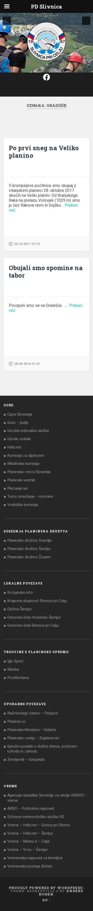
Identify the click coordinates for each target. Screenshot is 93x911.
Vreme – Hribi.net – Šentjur (30, 833)
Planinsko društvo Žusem (29, 557)
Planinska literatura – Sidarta (31, 729)
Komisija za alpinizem (25, 455)
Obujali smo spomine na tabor (46, 271)
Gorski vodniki (19, 439)
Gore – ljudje (17, 422)
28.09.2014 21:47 (27, 364)
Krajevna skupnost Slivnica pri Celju (37, 600)
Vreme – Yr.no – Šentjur (27, 849)
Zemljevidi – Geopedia (26, 759)
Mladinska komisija (23, 463)
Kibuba (13, 669)
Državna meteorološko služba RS (35, 816)
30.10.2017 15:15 (27, 244)
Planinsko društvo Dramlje (29, 540)
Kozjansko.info (20, 592)
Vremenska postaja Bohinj (29, 866)
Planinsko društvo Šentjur (29, 548)
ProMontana (18, 677)
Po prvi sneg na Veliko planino (44, 152)
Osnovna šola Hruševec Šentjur (34, 617)
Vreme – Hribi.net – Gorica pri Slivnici (38, 825)
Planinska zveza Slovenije (29, 471)
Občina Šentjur (19, 609)
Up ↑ (46, 900)
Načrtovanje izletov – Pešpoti (32, 713)
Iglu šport (15, 661)
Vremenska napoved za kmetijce (35, 858)
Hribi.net (14, 447)
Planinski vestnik (21, 480)
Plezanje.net (17, 488)
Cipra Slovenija (19, 414)
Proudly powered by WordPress (45, 888)
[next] (86, 21)
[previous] (7, 21)
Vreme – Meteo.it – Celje (28, 841)
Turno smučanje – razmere (30, 496)
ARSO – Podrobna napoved (30, 808)
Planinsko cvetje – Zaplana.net (33, 738)
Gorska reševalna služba (28, 430)
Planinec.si (16, 721)
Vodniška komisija (22, 504)
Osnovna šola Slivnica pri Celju (33, 625)
